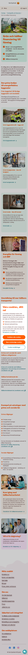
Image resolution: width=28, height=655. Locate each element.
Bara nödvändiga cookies (14, 342)
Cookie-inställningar (14, 347)
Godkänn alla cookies (14, 337)
